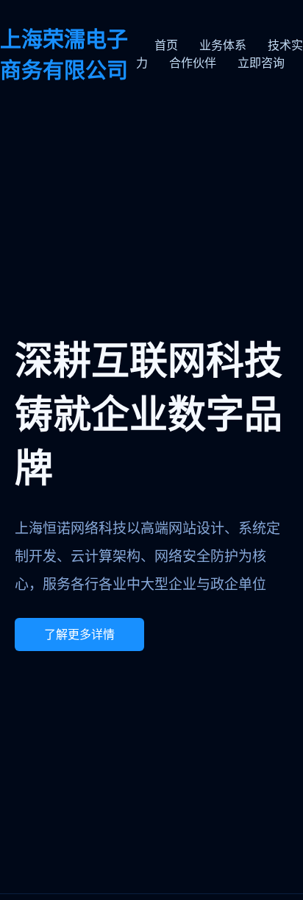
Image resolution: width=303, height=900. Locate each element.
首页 (166, 45)
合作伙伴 (192, 63)
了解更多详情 (79, 634)
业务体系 (222, 45)
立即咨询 (261, 63)
